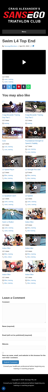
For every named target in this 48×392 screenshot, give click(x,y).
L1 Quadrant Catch (9, 196)
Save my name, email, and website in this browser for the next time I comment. (24, 356)
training (10, 79)
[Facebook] (4, 87)
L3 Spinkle (29, 196)
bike (5, 178)
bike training (31, 231)
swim (6, 79)
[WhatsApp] (28, 87)
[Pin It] (19, 87)
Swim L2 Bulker (8, 222)
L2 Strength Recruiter (33, 169)
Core (4, 141)
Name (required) (8, 326)
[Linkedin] (14, 87)
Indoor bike (29, 248)
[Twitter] (9, 87)
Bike (5, 175)
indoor (10, 257)
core (5, 146)
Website (5, 344)
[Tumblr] (23, 87)
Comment (5, 302)
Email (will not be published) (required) (17, 335)
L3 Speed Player (8, 169)
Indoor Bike (29, 222)
